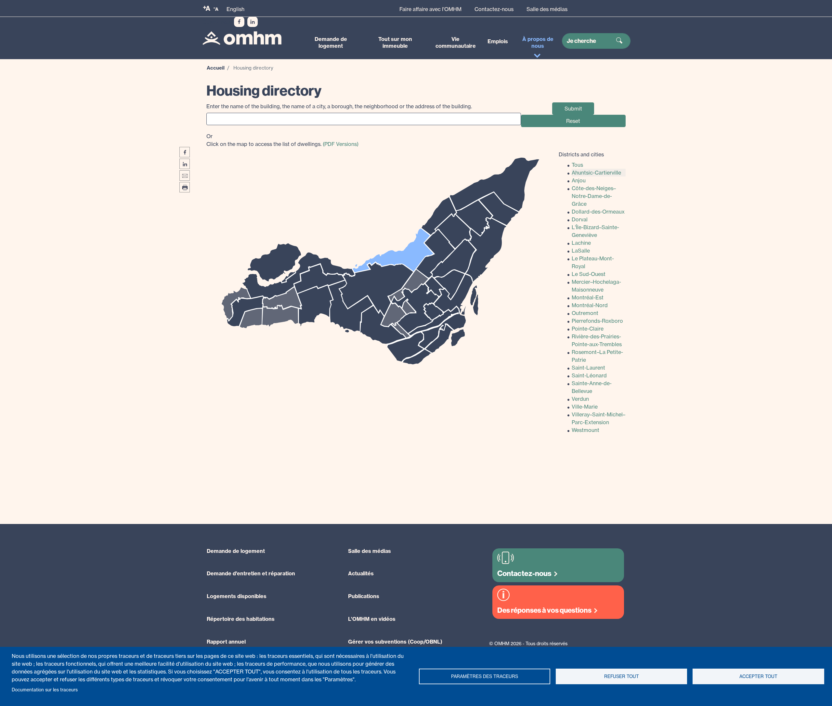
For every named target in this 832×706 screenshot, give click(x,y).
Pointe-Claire (588, 328)
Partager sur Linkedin (184, 164)
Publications (363, 596)
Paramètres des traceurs (484, 676)
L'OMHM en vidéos (372, 619)
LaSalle (581, 250)
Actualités (361, 573)
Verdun (580, 399)
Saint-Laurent (588, 367)
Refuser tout (621, 676)
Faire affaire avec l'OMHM (430, 9)
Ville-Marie (585, 406)
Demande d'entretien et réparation (251, 573)
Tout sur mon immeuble (395, 42)
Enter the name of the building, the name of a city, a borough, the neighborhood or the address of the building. (339, 106)
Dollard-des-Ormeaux (598, 211)
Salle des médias (546, 9)
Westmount (585, 430)
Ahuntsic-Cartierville (596, 172)
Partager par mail (184, 175)
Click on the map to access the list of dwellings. (282, 140)
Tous (577, 165)
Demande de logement (331, 42)
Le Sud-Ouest (588, 274)
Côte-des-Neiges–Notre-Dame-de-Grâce (594, 196)
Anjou (579, 180)
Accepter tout (758, 676)
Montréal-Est (588, 297)
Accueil (216, 68)
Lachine (581, 243)
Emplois (498, 41)
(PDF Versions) (340, 144)
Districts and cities (581, 154)
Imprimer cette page (184, 187)
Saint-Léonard (589, 375)
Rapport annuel (226, 641)
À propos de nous (537, 42)
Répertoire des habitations (241, 619)
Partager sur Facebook (184, 152)
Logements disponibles (236, 596)
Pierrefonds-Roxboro (597, 321)
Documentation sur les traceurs (45, 689)
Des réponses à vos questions (544, 610)
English (235, 9)
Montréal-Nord (590, 305)
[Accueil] (242, 38)
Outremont (585, 313)
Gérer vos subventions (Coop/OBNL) (395, 641)
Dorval (580, 219)
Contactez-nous (494, 9)
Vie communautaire (456, 42)
